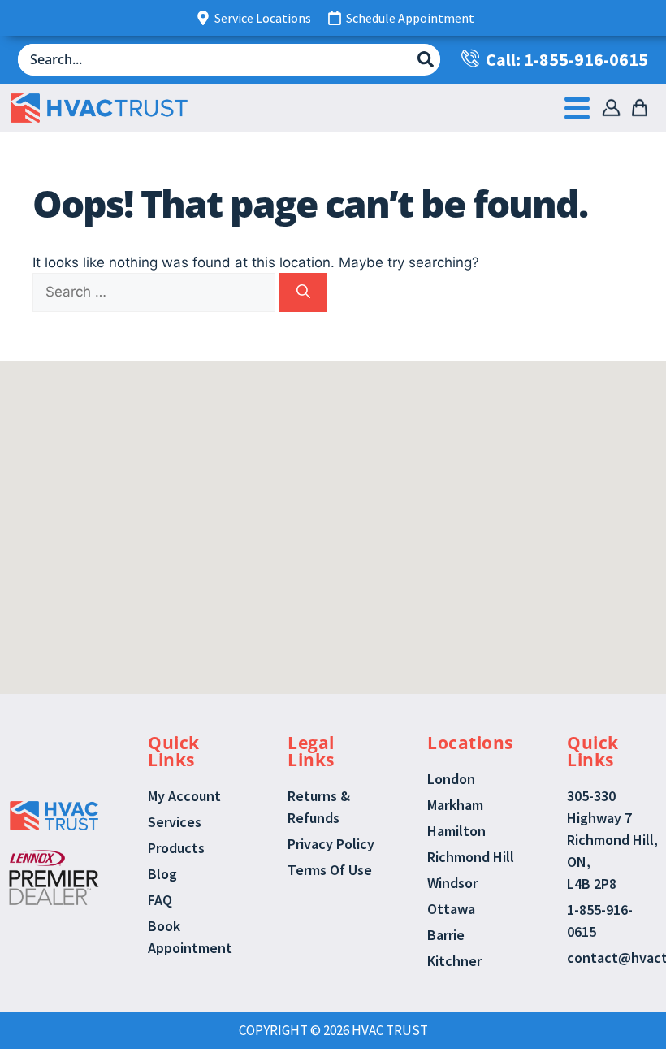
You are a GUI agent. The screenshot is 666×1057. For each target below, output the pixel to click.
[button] (315, 466)
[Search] (303, 292)
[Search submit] (425, 59)
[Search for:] (155, 292)
